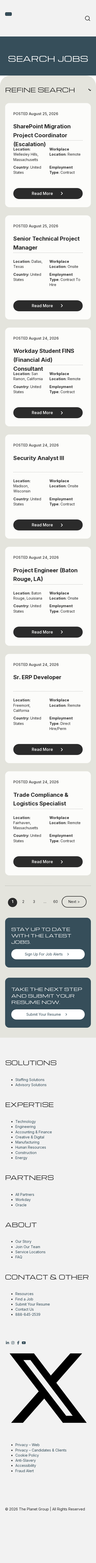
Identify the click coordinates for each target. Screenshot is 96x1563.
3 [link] (34, 901)
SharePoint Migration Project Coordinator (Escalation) (42, 135)
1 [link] (12, 901)
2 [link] (23, 901)
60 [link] (55, 901)
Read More (42, 193)
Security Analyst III (38, 458)
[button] (48, 89)
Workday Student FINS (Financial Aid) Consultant (43, 360)
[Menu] (8, 14)
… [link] (45, 901)
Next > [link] (74, 901)
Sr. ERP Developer (37, 677)
